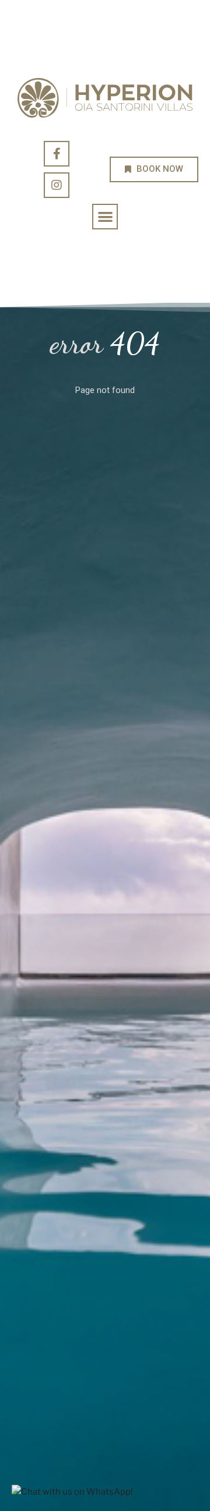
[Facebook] (56, 154)
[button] (105, 217)
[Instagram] (56, 185)
